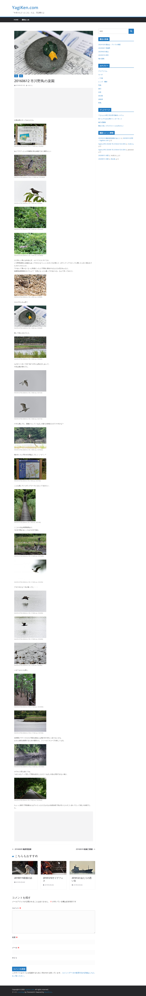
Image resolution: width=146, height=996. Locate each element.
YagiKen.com (25, 7)
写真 (16, 76)
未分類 (100, 96)
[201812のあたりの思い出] (82, 862)
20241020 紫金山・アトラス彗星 (109, 45)
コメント (16, 908)
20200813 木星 (103, 155)
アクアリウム (102, 71)
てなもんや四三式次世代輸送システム (111, 115)
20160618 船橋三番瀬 (84, 849)
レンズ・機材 (102, 82)
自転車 (100, 99)
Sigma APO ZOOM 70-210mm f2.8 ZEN (112, 144)
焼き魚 (113, 159)
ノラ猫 (100, 78)
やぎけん (30, 85)
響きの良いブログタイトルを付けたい (111, 126)
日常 (99, 92)
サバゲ (100, 75)
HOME (16, 20)
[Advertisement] (53, 103)
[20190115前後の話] (25, 862)
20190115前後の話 (23, 877)
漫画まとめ (25, 20)
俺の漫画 (101, 59)
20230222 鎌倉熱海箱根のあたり (109, 138)
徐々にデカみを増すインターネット (110, 119)
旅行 (99, 89)
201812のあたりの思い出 (82, 879)
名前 (15, 937)
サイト (14, 958)
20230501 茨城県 (104, 48)
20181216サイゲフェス (53, 879)
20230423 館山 (103, 52)
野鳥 (21, 76)
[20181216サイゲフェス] (53, 862)
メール (15, 947)
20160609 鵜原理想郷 (23, 849)
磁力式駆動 (102, 122)
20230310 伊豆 (103, 55)
